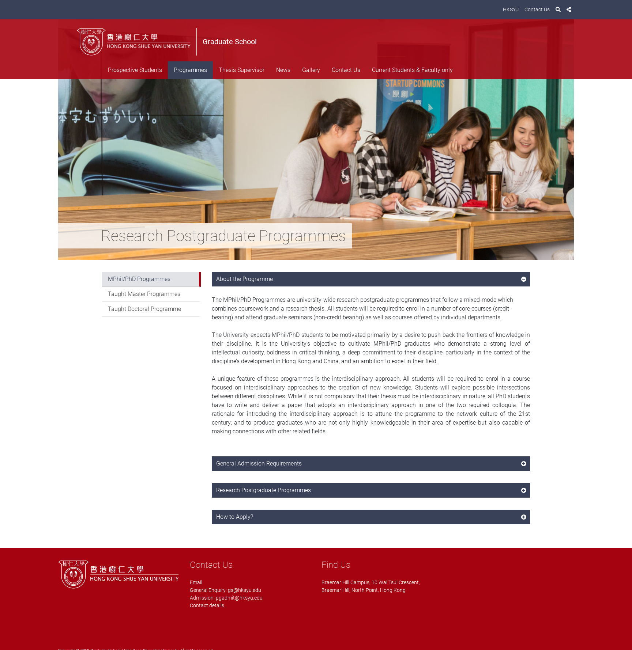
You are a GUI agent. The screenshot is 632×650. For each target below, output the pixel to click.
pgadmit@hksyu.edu (239, 598)
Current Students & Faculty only (412, 69)
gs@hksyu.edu (244, 590)
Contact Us (537, 9)
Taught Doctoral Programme (144, 308)
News (283, 69)
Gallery (311, 69)
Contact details (207, 605)
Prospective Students (135, 69)
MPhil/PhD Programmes (139, 278)
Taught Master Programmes (144, 293)
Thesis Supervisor (241, 69)
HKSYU (511, 9)
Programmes (190, 69)
